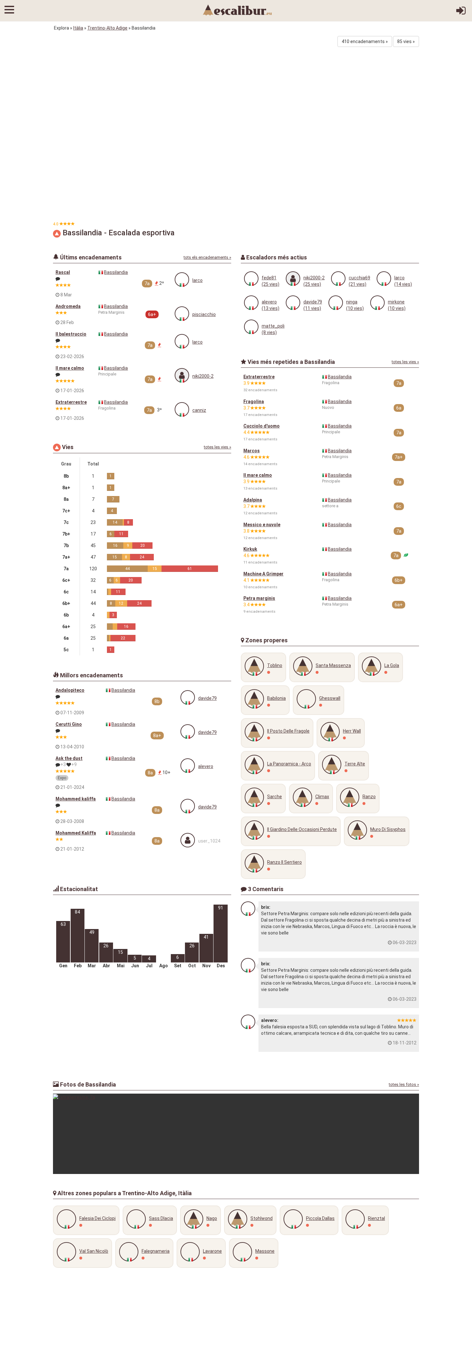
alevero (205, 766)
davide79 (207, 698)
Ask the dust (69, 758)
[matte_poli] (251, 327)
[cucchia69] (338, 278)
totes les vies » (217, 447)
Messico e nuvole (261, 524)
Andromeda (68, 306)
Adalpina (252, 499)
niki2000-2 (203, 376)
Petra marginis (259, 598)
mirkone (396, 301)
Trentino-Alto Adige (107, 28)
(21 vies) (357, 284)
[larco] (182, 279)
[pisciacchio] (182, 313)
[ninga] (335, 302)
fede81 (269, 277)
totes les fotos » (404, 1084)
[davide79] (187, 697)
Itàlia (78, 28)
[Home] (237, 9)
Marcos (251, 450)
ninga (351, 301)
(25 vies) (270, 284)
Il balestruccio (71, 334)
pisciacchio (204, 314)
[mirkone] (377, 302)
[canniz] (182, 409)
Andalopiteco (70, 690)
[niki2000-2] (182, 375)
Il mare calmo (70, 368)
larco (197, 280)
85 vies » (406, 41)
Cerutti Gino (69, 724)
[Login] (461, 12)
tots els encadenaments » (207, 257)
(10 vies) (355, 308)
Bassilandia (116, 272)
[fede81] (251, 278)
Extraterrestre (71, 402)
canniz (199, 410)
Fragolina (253, 401)
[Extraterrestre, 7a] (236, 1134)
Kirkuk (250, 549)
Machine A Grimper (263, 573)
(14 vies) (403, 284)
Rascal (63, 272)
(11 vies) (312, 308)
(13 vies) (270, 308)
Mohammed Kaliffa (76, 832)
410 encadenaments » (365, 41)
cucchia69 (359, 277)
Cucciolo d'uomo (261, 426)
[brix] (248, 908)
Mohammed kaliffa (76, 798)
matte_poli (273, 326)
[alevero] (187, 765)
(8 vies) (269, 332)
